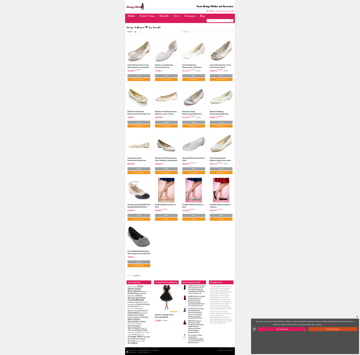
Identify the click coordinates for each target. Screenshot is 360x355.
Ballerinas (144, 291)
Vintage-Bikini (135, 336)
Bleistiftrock (132, 296)
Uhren (134, 334)
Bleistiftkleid (141, 293)
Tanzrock (143, 332)
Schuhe (177, 16)
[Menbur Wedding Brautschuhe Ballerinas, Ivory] (221, 97)
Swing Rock (131, 332)
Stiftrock (131, 330)
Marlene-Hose (133, 311)
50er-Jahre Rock (132, 286)
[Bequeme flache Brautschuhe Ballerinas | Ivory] (193, 97)
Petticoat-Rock (134, 317)
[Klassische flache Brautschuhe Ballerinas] (139, 143)
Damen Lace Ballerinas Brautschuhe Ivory (164, 66)
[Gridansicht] (135, 31)
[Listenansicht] (140, 31)
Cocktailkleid (136, 299)
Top (147, 332)
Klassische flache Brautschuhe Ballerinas (137, 159)
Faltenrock (138, 302)
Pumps (144, 317)
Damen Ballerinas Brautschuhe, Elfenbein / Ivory (192, 66)
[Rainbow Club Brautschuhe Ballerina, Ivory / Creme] (166, 97)
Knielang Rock (139, 308)
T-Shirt (138, 332)
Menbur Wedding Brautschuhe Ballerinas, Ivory (219, 113)
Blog (202, 16)
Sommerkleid (134, 326)
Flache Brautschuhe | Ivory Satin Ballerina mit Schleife (138, 66)
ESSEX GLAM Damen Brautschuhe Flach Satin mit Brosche (139, 113)
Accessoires (190, 16)
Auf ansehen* (139, 79)
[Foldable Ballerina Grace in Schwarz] (221, 190)
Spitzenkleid (134, 328)
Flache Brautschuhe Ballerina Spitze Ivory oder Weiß (220, 159)
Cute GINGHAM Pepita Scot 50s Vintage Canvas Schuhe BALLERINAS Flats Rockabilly (139, 252)
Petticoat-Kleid (136, 314)
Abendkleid (134, 291)
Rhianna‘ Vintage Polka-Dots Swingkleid (164, 316)
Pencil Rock (143, 313)
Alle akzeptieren (282, 329)
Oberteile (165, 16)
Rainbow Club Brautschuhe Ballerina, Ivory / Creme (166, 113)
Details (139, 76)
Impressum (229, 350)
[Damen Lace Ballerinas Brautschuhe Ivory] (166, 50)
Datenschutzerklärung (330, 325)
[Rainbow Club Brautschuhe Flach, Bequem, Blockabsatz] (166, 143)
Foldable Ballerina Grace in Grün (192, 206)
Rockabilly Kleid (136, 321)
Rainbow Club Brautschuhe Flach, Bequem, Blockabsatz (166, 159)
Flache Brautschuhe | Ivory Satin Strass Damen (220, 66)
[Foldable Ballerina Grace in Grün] (193, 190)
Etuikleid (131, 302)
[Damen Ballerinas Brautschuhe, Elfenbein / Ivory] (193, 50)
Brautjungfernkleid (137, 297)
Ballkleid (132, 293)
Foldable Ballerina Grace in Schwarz (220, 206)
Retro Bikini (134, 319)
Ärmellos (133, 342)
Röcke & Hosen (148, 16)
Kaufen (166, 219)
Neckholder (143, 311)
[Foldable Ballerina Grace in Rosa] (166, 190)
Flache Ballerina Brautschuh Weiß (193, 159)
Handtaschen (133, 306)
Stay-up (143, 328)
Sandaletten (131, 324)
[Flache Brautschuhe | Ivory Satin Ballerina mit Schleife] (139, 50)
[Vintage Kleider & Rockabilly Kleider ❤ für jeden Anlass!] (143, 6)
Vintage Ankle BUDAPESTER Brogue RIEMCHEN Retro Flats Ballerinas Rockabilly (139, 206)
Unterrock (141, 334)
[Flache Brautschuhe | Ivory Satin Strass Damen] (221, 50)
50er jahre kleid (135, 287)
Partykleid (133, 312)
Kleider (132, 16)
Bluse (139, 295)
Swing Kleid (141, 330)
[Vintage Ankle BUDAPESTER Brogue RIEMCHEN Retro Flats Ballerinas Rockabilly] (139, 190)
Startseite (129, 275)
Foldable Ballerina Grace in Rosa (165, 206)
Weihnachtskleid (140, 341)
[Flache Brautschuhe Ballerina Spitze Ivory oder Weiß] (221, 143)
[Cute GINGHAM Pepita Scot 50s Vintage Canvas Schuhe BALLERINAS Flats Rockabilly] (139, 236)
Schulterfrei (137, 324)
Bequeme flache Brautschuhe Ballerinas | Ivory (192, 113)
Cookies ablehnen (333, 329)
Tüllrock (130, 334)
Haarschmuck (143, 304)
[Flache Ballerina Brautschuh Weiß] (193, 143)
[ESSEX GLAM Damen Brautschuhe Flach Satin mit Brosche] (139, 97)
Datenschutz (221, 350)
